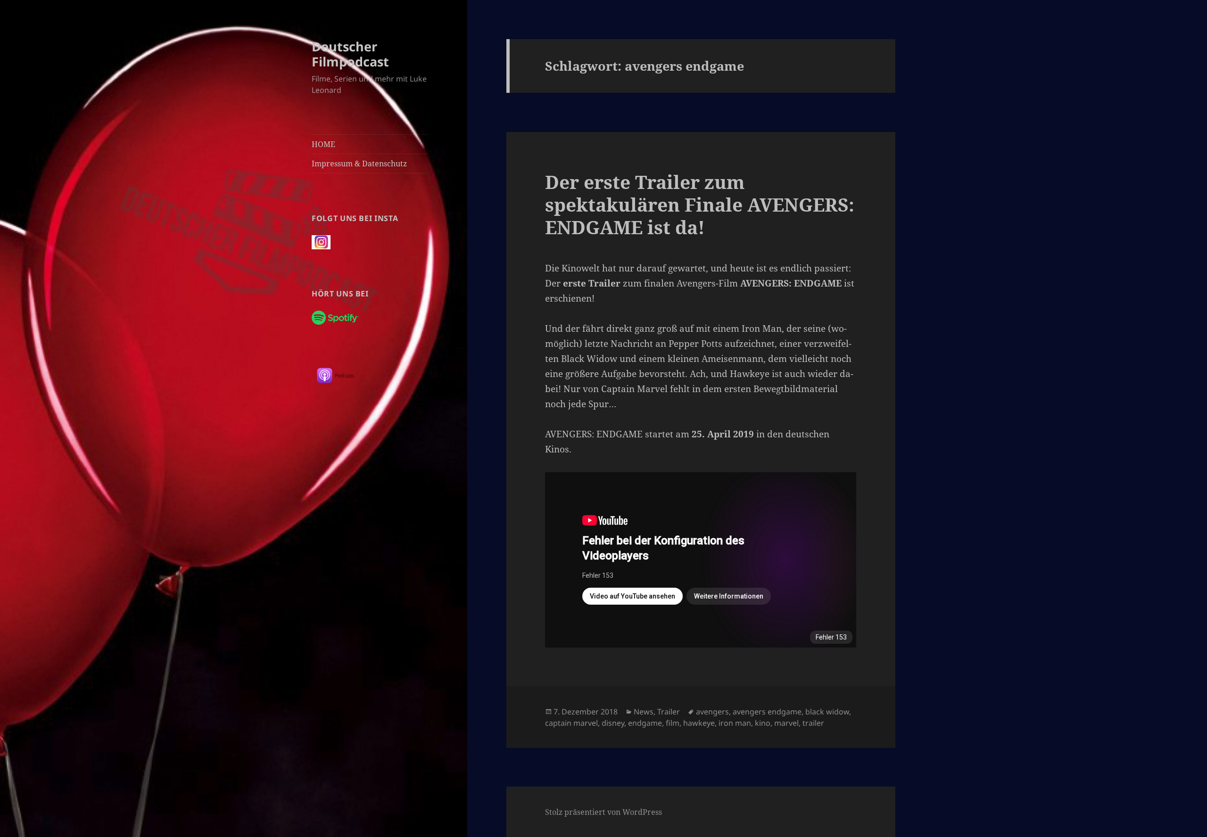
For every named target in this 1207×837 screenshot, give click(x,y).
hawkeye (699, 723)
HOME (323, 144)
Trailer (668, 711)
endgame (645, 723)
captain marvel (571, 723)
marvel (786, 723)
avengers (712, 711)
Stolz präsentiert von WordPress (603, 812)
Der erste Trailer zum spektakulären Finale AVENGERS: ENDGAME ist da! (699, 204)
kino (762, 723)
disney (613, 723)
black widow (827, 711)
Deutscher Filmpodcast (350, 54)
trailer (813, 723)
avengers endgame (767, 711)
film (672, 723)
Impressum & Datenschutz (359, 163)
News (643, 711)
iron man (735, 723)
